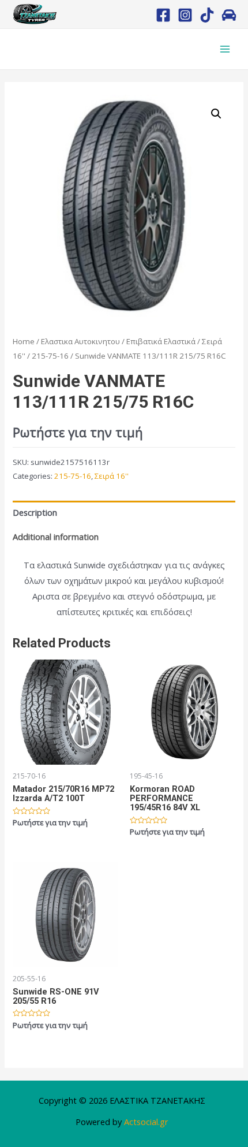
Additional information (56, 536)
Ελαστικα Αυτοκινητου (80, 341)
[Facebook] (163, 15)
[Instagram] (185, 15)
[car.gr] (228, 15)
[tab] (124, 513)
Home (24, 341)
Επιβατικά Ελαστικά (161, 341)
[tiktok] (207, 15)
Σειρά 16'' (112, 476)
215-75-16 (50, 356)
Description (35, 512)
